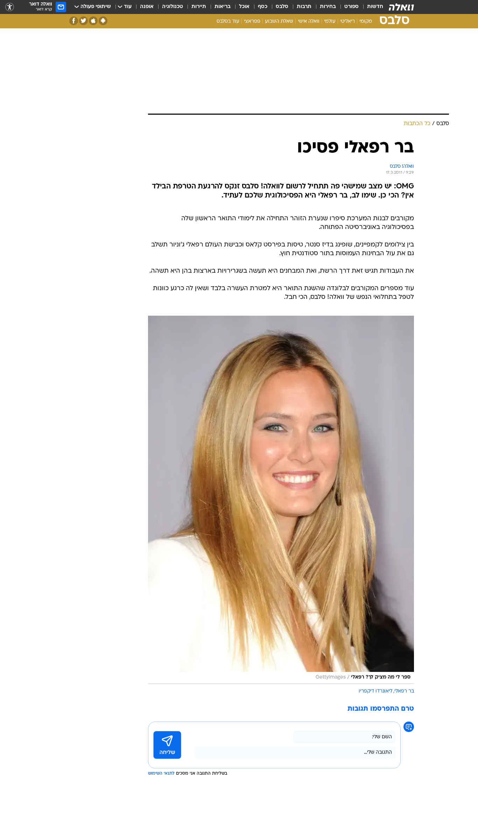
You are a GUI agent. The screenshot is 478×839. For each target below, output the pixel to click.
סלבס (282, 6)
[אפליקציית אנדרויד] (103, 20)
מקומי (365, 21)
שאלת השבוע (279, 21)
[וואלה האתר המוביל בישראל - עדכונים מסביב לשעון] (401, 6)
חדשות (375, 6)
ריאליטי (347, 21)
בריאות (223, 6)
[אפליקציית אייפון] (93, 20)
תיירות (198, 6)
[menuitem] (371, 7)
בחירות (328, 6)
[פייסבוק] (73, 20)
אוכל (244, 6)
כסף (262, 6)
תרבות (304, 6)
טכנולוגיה (172, 6)
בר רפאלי (404, 691)
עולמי (330, 21)
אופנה (147, 6)
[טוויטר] (83, 20)
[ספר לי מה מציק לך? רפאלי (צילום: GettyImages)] (281, 500)
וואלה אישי (308, 21)
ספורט (351, 6)
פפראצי (252, 21)
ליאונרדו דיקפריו (375, 691)
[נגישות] (9, 7)
